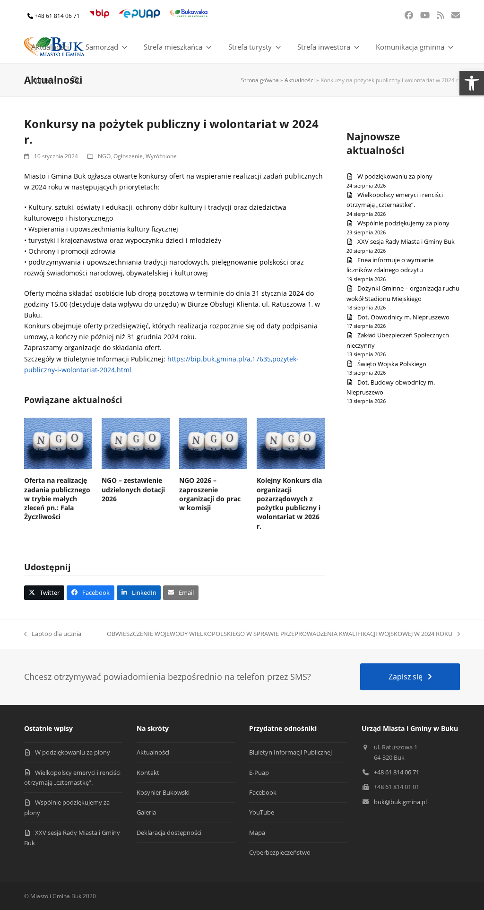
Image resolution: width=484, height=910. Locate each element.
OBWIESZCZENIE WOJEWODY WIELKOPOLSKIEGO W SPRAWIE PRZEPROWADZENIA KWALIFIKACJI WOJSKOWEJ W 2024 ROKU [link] (279, 634)
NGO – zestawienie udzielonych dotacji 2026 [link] (133, 489)
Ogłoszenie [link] (128, 156)
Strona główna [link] (260, 80)
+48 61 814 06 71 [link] (57, 16)
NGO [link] (104, 156)
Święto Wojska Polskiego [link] (391, 364)
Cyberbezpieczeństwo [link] (280, 852)
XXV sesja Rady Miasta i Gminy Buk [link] (406, 241)
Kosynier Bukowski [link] (163, 792)
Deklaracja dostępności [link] (169, 832)
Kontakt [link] (148, 772)
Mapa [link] (257, 832)
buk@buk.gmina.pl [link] (400, 802)
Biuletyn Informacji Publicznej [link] (290, 752)
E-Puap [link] (259, 772)
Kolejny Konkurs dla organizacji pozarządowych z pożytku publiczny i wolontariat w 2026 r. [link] (289, 503)
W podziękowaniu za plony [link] (394, 176)
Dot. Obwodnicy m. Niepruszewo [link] (403, 317)
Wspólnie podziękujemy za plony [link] (403, 223)
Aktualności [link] (300, 80)
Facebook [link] (263, 792)
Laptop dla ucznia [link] (52, 634)
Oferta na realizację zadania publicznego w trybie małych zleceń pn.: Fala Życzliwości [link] (57, 498)
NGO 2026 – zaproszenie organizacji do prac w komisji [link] (210, 494)
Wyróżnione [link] (161, 156)
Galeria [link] (146, 812)
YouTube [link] (261, 812)
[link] (471, 83)
